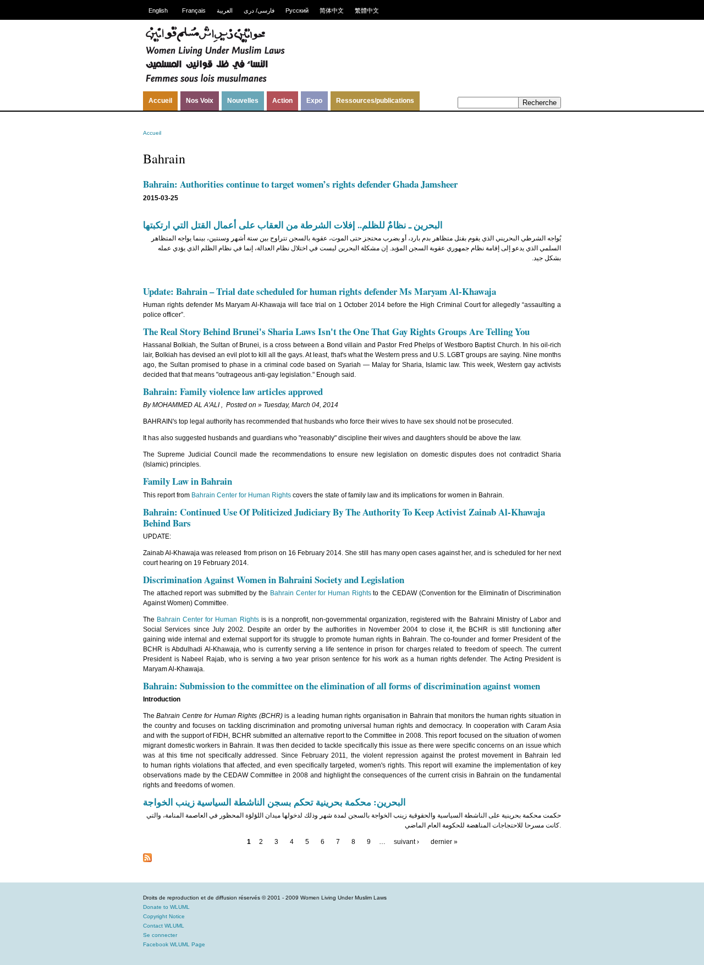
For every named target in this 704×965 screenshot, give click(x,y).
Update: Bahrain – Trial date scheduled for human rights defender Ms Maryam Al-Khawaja (319, 291)
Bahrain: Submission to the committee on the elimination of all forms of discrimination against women (341, 686)
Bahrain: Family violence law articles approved (233, 391)
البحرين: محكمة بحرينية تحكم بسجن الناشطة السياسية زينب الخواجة (274, 802)
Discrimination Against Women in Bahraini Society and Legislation (273, 579)
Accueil (160, 101)
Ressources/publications (375, 101)
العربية (225, 10)
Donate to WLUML (166, 907)
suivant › (406, 842)
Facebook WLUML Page (174, 944)
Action (282, 101)
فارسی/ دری (259, 10)
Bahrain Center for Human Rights (242, 495)
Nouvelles (242, 101)
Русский (297, 10)
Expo (314, 101)
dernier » (444, 842)
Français (194, 10)
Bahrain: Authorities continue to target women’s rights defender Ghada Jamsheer (300, 184)
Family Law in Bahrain (187, 481)
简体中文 (332, 10)
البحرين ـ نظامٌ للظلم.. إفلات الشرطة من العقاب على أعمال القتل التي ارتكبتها (293, 225)
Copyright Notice (164, 916)
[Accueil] (215, 81)
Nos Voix (199, 101)
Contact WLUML (163, 926)
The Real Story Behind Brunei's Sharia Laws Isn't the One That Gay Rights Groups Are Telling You (336, 331)
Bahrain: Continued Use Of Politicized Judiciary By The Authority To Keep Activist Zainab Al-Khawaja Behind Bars (344, 517)
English (158, 10)
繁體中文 (367, 10)
